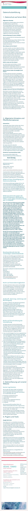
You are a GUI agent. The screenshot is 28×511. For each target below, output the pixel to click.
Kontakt (22, 471)
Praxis (21, 465)
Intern (4, 508)
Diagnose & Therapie (23, 467)
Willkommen (23, 464)
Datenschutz (23, 474)
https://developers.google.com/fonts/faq (13, 452)
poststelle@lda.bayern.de (11, 276)
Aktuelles (22, 470)
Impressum (23, 472)
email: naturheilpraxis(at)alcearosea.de (12, 170)
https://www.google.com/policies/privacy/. (13, 455)
